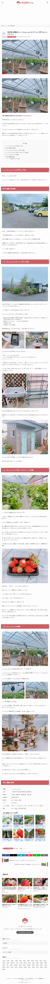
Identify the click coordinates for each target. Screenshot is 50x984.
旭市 (7, 965)
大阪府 (4, 962)
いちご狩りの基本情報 (28, 978)
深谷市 (45, 965)
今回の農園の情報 (10, 156)
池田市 (33, 965)
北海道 (24, 960)
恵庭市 (37, 962)
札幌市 (11, 965)
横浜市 (24, 965)
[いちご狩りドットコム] (25, 2)
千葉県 (28, 960)
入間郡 (20, 848)
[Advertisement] (25, 15)
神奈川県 (20, 967)
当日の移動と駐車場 (11, 148)
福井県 (25, 967)
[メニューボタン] (2, 2)
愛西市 (45, 962)
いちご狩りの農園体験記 (12, 36)
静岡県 (4, 969)
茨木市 (37, 967)
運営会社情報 (20, 978)
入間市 (12, 960)
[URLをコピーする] (44, 855)
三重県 (4, 960)
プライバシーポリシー (25, 979)
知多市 (16, 967)
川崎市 (29, 962)
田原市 (12, 967)
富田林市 (12, 962)
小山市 (17, 962)
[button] (5, 855)
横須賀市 (29, 965)
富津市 (8, 962)
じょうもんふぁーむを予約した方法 (14, 145)
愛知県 (41, 962)
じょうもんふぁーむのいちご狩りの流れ (15, 150)
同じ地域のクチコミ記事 (14, 158)
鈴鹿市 (45, 967)
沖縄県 (37, 965)
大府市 (45, 960)
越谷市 (41, 967)
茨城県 (33, 967)
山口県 (21, 962)
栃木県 (20, 965)
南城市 (32, 960)
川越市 (33, 962)
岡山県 (25, 962)
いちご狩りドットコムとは (25, 932)
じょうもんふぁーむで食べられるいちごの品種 (17, 152)
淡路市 (41, 965)
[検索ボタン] (47, 2)
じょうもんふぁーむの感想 (12, 154)
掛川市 (4, 965)
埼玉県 (16, 848)
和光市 (36, 960)
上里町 (8, 960)
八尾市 (20, 960)
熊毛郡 (4, 967)
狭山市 (8, 967)
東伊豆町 (15, 965)
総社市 (29, 967)
